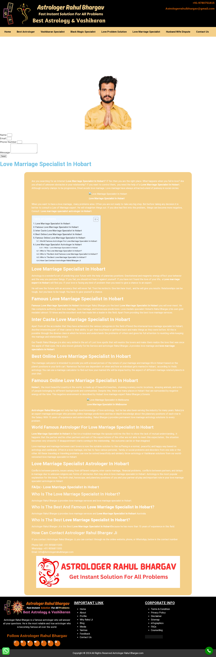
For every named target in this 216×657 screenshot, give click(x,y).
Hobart (35, 387)
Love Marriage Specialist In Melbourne (107, 404)
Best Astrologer (26, 31)
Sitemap (155, 619)
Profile (83, 616)
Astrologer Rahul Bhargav (46, 410)
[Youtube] (37, 643)
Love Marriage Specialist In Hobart (106, 198)
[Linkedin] (50, 643)
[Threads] (44, 643)
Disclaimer (156, 616)
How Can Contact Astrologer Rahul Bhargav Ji (60, 260)
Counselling (157, 630)
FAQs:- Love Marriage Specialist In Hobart (61, 248)
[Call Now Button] (209, 651)
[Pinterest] (57, 643)
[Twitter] (30, 643)
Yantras (83, 630)
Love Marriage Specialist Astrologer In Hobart (58, 244)
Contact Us (202, 31)
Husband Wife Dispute (178, 31)
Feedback (85, 633)
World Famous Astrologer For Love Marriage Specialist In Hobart (68, 241)
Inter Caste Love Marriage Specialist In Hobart (58, 230)
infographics (157, 623)
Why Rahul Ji (86, 619)
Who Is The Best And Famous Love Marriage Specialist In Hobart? (69, 254)
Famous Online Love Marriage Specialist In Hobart (60, 238)
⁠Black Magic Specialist (83, 31)
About (83, 612)
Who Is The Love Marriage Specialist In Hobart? (61, 251)
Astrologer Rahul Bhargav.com (128, 653)
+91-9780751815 (204, 2)
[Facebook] (23, 643)
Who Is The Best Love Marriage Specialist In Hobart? (63, 257)
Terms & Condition (160, 609)
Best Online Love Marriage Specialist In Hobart (58, 234)
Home (7, 31)
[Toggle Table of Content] (94, 219)
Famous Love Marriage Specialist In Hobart (56, 227)
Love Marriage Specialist (146, 31)
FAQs (153, 626)
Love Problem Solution (114, 31)
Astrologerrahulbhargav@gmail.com (190, 8)
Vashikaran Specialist (53, 31)
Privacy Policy (158, 612)
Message (5, 152)
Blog (82, 623)
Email (3, 138)
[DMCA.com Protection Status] (154, 637)
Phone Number (8, 141)
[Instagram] (16, 643)
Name (3, 134)
